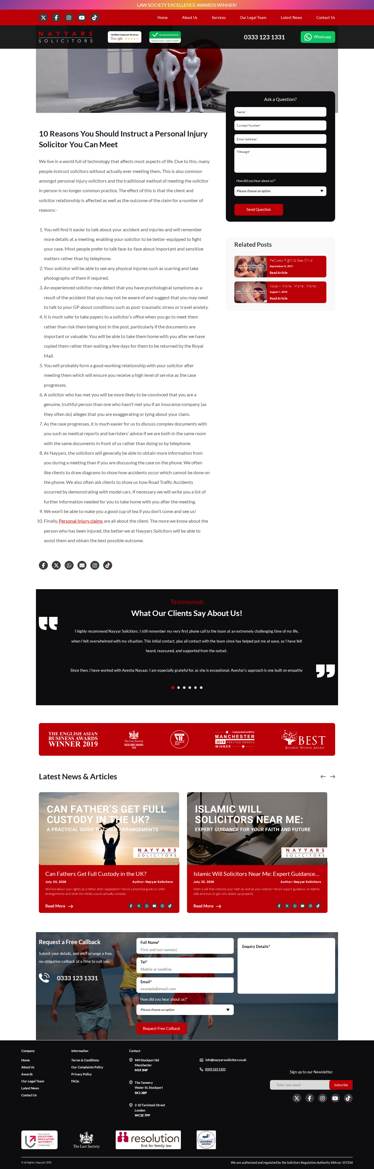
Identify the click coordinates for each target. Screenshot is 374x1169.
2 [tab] (178, 687)
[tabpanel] (187, 650)
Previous (323, 777)
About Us (190, 17)
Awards (27, 1074)
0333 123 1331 (264, 37)
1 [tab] (172, 687)
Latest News (291, 17)
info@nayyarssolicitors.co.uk (225, 1060)
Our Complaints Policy (87, 1067)
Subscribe (341, 1085)
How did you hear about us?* (256, 181)
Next (332, 777)
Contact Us (325, 17)
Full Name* (150, 942)
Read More (55, 906)
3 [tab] (184, 687)
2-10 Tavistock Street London (150, 1110)
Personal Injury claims (81, 521)
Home (162, 17)
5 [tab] (195, 687)
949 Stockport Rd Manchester (147, 1065)
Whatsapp (322, 36)
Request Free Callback (161, 1028)
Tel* (144, 962)
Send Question (259, 209)
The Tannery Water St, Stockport (149, 1088)
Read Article (279, 272)
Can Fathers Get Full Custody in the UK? (95, 873)
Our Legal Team (253, 17)
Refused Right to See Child (291, 260)
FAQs (75, 1081)
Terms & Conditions (85, 1060)
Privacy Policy (81, 1074)
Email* (146, 981)
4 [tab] (189, 687)
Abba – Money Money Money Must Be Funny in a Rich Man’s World (294, 286)
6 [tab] (201, 687)
